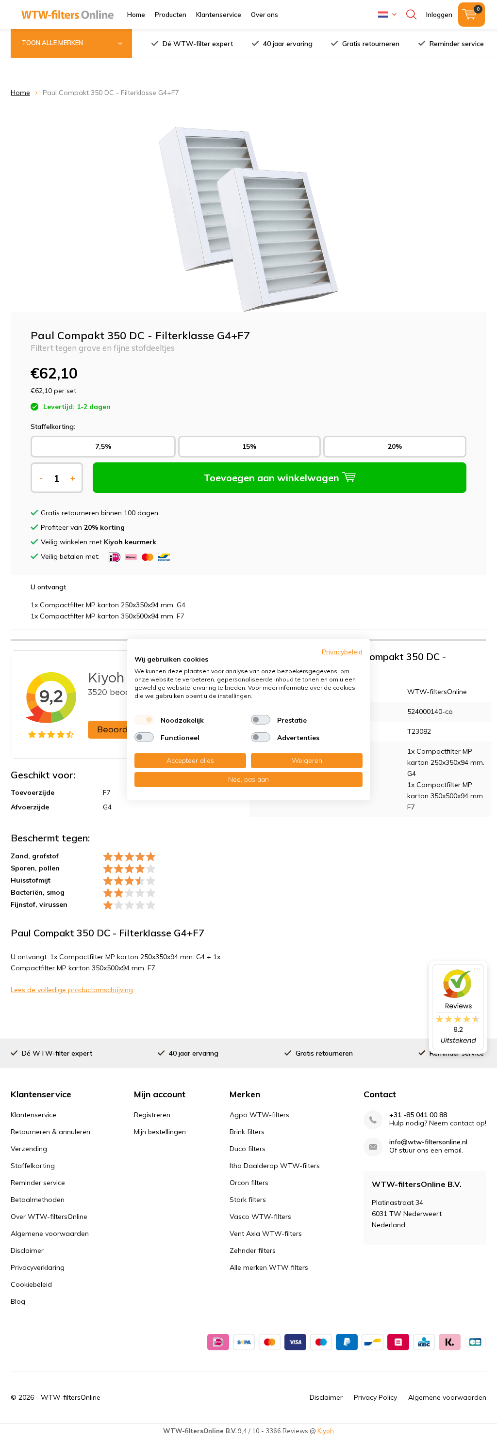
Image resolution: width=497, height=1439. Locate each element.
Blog (18, 1301)
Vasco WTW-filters (260, 1216)
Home (136, 14)
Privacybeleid (342, 651)
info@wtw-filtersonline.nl (428, 1142)
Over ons (264, 14)
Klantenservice (218, 14)
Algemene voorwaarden (50, 1233)
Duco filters (247, 1148)
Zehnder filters (253, 1250)
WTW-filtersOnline (70, 1397)
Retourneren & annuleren (50, 1131)
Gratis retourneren (370, 43)
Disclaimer (27, 1250)
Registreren (152, 1114)
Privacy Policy (375, 1397)
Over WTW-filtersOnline (49, 1216)
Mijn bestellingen (160, 1131)
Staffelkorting (33, 1165)
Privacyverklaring (38, 1267)
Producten (170, 14)
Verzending (29, 1148)
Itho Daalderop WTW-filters (275, 1165)
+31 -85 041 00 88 (418, 1115)
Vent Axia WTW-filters (266, 1233)
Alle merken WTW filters (269, 1267)
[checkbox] (144, 720)
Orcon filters (249, 1182)
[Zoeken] (411, 14)
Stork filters (248, 1199)
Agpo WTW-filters (259, 1114)
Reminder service (457, 43)
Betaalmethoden (38, 1199)
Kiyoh (325, 1431)
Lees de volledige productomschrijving (72, 989)
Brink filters (247, 1131)
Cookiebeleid (31, 1284)
